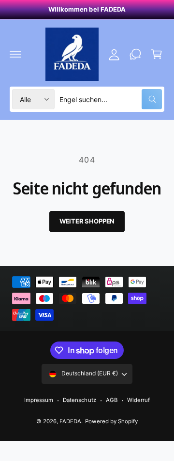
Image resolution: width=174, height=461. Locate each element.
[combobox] (110, 99)
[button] (15, 54)
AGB (111, 400)
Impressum (38, 400)
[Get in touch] (135, 54)
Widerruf (138, 400)
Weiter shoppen (87, 221)
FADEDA (70, 421)
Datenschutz (79, 400)
